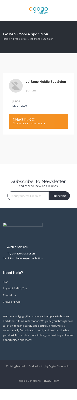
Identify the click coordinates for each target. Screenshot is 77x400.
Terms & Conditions (29, 380)
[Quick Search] (71, 37)
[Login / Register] (72, 394)
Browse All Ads (12, 301)
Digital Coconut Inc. (60, 366)
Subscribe (59, 196)
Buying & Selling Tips (15, 288)
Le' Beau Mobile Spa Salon (46, 82)
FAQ (5, 281)
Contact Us (9, 295)
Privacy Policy (51, 380)
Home (6, 39)
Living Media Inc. (18, 366)
